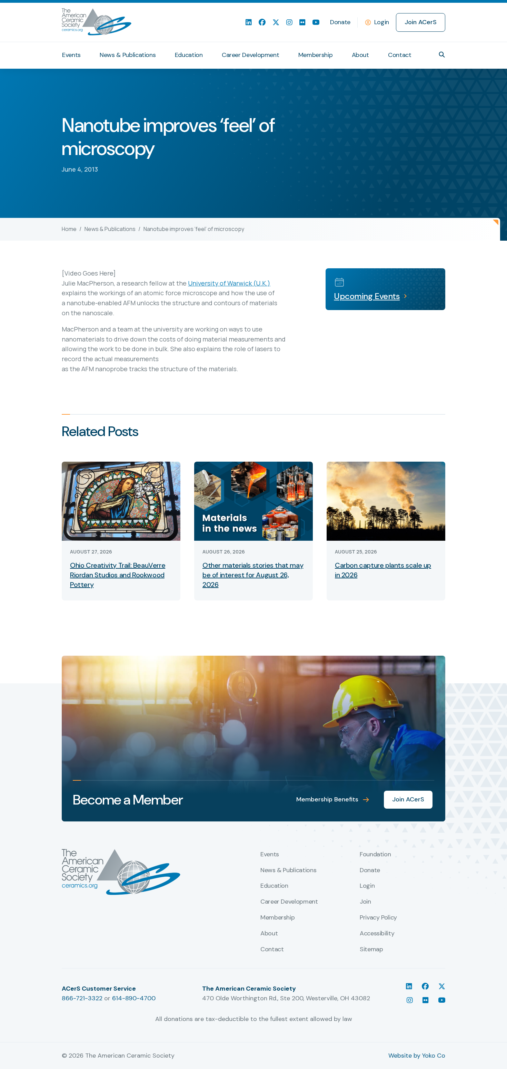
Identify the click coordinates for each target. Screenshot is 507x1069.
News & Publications (128, 55)
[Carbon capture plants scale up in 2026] (386, 500)
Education (189, 55)
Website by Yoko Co (416, 1055)
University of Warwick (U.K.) (229, 283)
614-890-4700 (134, 998)
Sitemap (371, 949)
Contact (399, 55)
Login (381, 22)
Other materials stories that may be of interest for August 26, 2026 (252, 575)
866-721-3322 (82, 998)
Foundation (375, 854)
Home (69, 229)
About (360, 55)
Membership (315, 55)
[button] (441, 54)
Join (365, 901)
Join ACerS (421, 22)
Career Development (250, 55)
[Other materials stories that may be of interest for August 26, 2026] (253, 500)
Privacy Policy (378, 917)
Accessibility (377, 933)
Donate (340, 22)
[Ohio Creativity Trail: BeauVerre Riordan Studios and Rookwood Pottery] (121, 500)
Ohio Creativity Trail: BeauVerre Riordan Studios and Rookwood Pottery (117, 575)
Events (71, 55)
